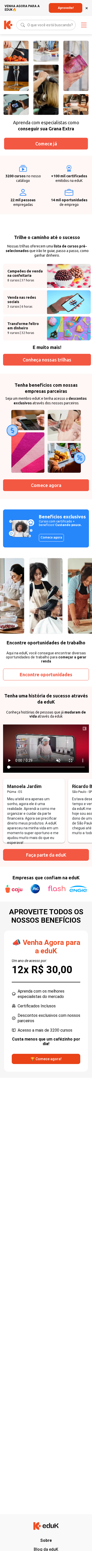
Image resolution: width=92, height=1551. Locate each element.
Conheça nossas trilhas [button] (47, 359)
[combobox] (27, 25)
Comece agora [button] (46, 485)
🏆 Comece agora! (46, 1059)
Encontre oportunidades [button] (46, 674)
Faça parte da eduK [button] (46, 854)
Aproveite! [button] (66, 8)
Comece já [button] (46, 143)
